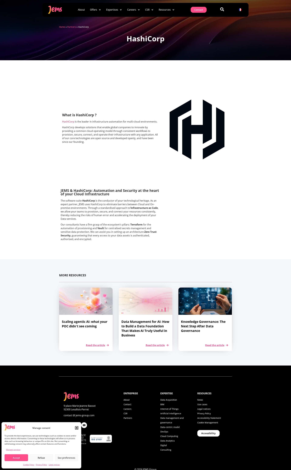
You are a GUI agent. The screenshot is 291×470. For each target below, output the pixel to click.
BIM (162, 404)
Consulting (165, 449)
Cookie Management (207, 422)
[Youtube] (84, 425)
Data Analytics (167, 440)
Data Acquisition (168, 399)
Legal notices (54, 464)
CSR (147, 9)
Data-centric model (170, 427)
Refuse (41, 457)
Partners (71, 26)
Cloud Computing (169, 436)
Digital (163, 445)
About (81, 9)
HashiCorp (68, 121)
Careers (131, 9)
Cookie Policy (28, 464)
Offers (93, 9)
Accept (16, 457)
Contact (127, 404)
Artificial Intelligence (170, 413)
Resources (165, 9)
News (200, 399)
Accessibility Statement (209, 418)
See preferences (66, 457)
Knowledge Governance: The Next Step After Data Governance (203, 326)
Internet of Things (169, 408)
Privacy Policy (41, 464)
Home (62, 26)
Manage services (13, 449)
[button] (76, 427)
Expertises (112, 9)
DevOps (164, 431)
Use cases (202, 404)
